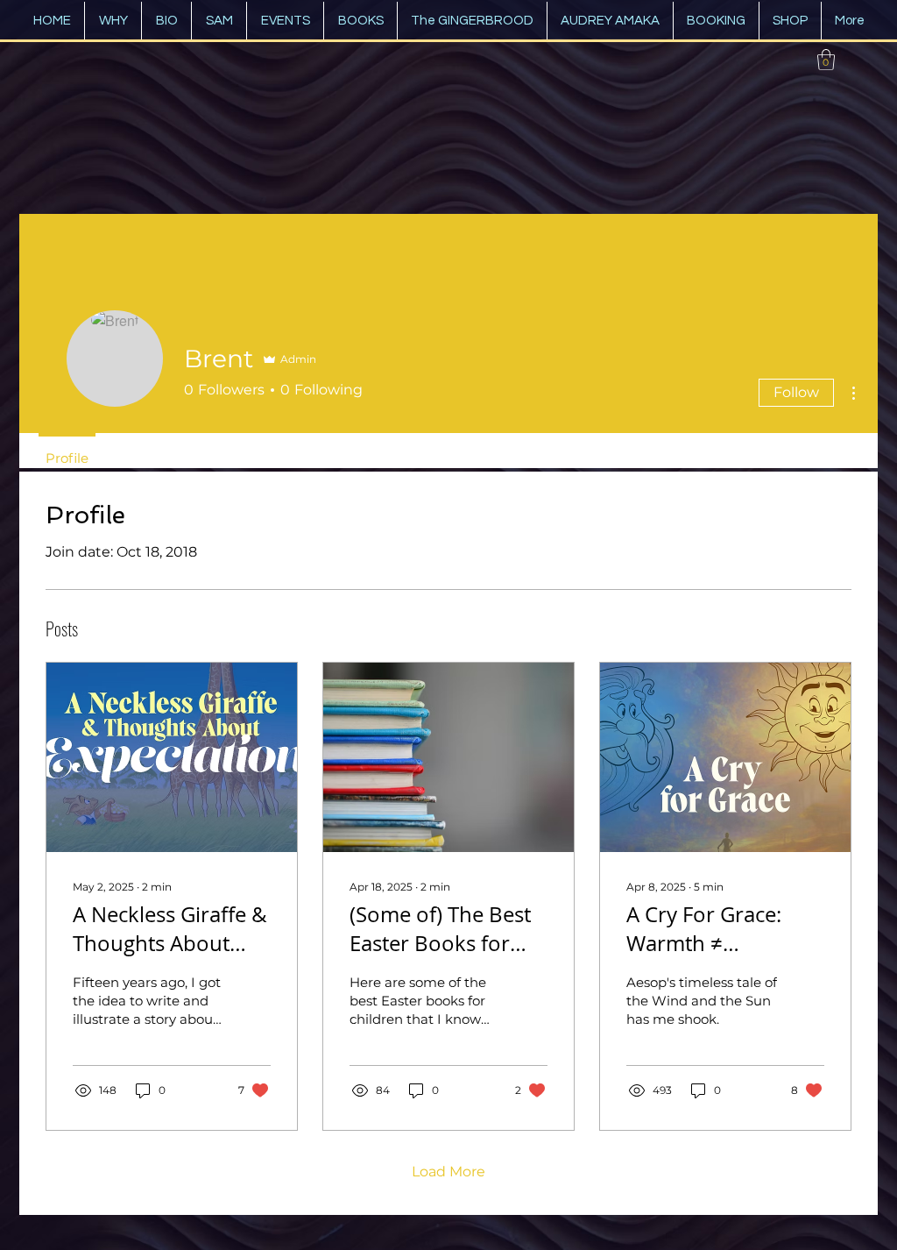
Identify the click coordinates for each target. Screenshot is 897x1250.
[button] (826, 59)
